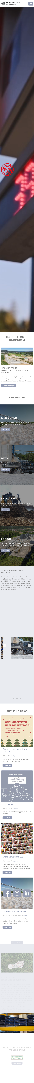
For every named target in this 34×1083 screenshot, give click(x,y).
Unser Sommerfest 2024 (13, 857)
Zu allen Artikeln (17, 937)
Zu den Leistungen (8, 385)
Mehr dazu (5, 429)
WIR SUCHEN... (10, 804)
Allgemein (15, 756)
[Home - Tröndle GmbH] (10, 3)
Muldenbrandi (17, 1073)
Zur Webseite (17, 1057)
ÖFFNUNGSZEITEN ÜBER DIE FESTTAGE (17, 750)
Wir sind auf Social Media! (14, 911)
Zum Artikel (7, 765)
